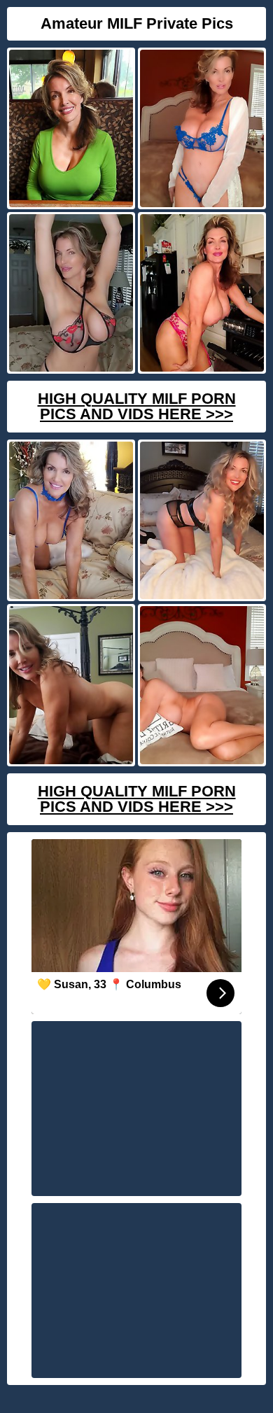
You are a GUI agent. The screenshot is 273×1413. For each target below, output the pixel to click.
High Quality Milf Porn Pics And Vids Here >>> (137, 406)
